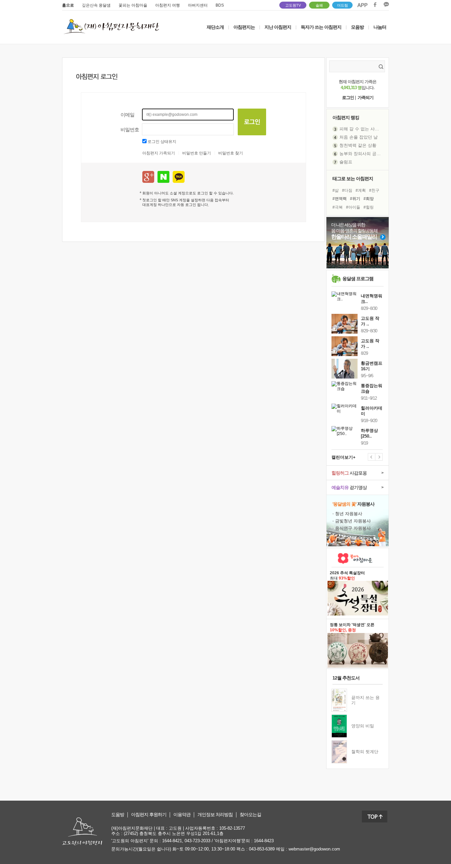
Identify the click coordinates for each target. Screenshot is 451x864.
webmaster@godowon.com (314, 849)
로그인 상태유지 (162, 141)
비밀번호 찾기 (230, 153)
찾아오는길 (250, 814)
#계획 (361, 190)
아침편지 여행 (167, 5)
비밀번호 (130, 129)
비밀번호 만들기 (196, 153)
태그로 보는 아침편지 (352, 178)
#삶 (335, 190)
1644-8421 (172, 840)
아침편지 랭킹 (345, 117)
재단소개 (215, 27)
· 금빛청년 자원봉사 (351, 520)
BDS (220, 5)
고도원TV (293, 5)
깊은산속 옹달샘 (96, 5)
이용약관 (182, 814)
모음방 (357, 27)
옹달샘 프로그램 (357, 278)
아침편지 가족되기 (158, 153)
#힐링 (369, 207)
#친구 (374, 190)
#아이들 (353, 207)
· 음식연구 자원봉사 (351, 528)
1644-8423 (264, 840)
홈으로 (68, 5)
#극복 (337, 207)
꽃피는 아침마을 (133, 5)
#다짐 (347, 190)
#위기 (355, 198)
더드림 (342, 5)
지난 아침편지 (277, 27)
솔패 (319, 5)
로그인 (348, 97)
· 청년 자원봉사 (347, 513)
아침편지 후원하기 (148, 814)
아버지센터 (198, 5)
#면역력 (339, 198)
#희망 (369, 198)
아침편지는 (244, 27)
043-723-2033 (197, 840)
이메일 (127, 114)
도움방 (117, 814)
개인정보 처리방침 (215, 814)
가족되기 (365, 97)
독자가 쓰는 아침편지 (321, 27)
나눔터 (379, 27)
